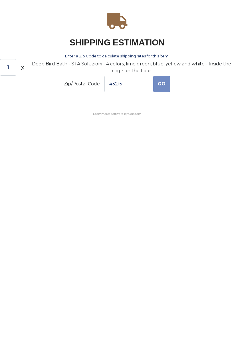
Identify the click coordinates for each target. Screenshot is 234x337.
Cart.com (134, 114)
